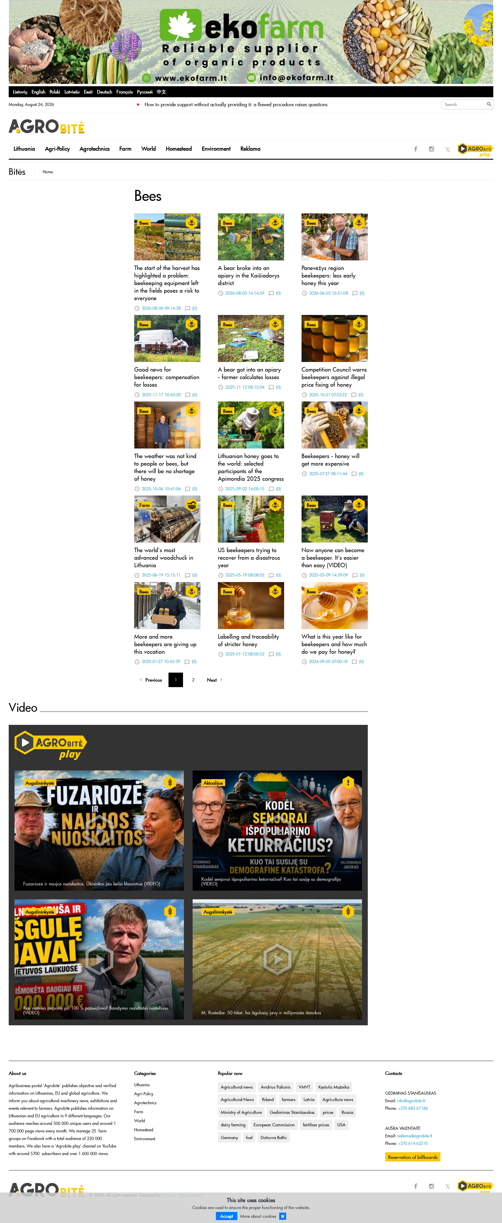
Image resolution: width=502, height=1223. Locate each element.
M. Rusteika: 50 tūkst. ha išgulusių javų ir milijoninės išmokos (261, 1012)
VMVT (304, 1087)
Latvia (309, 1099)
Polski (55, 91)
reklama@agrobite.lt (414, 1136)
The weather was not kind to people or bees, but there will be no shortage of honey (165, 467)
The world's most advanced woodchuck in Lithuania (163, 557)
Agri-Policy (57, 148)
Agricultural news (237, 1087)
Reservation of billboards (413, 1157)
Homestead (179, 148)
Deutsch (104, 91)
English (38, 91)
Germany (229, 1137)
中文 (161, 91)
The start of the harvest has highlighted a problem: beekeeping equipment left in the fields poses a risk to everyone (167, 283)
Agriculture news (337, 1099)
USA (341, 1124)
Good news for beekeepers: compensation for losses (166, 376)
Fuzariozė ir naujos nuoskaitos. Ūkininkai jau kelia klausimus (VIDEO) (91, 883)
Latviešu (72, 91)
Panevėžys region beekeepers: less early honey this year (329, 275)
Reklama (251, 148)
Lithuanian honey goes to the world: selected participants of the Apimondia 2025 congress (251, 467)
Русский (145, 91)
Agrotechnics (95, 148)
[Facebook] (415, 149)
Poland (268, 1099)
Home (48, 171)
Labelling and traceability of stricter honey (248, 640)
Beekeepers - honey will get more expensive (330, 459)
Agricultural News (237, 1099)
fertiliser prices (316, 1124)
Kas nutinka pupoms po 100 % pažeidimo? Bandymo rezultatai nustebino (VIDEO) (95, 1009)
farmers (288, 1099)
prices (328, 1112)
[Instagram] (431, 149)
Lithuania (24, 148)
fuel (249, 1137)
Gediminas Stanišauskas (292, 1112)
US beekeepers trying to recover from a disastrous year (249, 557)
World (148, 148)
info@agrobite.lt (411, 1100)
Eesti (88, 91)
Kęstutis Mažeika (333, 1087)
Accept (226, 1216)
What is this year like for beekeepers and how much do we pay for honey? (334, 644)
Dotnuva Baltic (274, 1137)
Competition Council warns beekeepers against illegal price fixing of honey (334, 376)
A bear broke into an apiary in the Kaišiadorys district (248, 275)
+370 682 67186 (413, 1108)
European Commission (274, 1124)
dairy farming (233, 1124)
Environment (216, 148)
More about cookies (258, 1216)
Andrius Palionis (276, 1087)
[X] (447, 149)
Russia (347, 1112)
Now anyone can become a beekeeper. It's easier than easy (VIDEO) (333, 557)
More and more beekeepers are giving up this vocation (165, 644)
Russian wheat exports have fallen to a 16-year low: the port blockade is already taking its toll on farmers (253, 104)
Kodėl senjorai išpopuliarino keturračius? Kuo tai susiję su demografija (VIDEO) (271, 881)
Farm (125, 148)
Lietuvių (20, 91)
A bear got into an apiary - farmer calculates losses (249, 373)
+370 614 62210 (413, 1143)
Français (124, 91)
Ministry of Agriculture (241, 1112)
